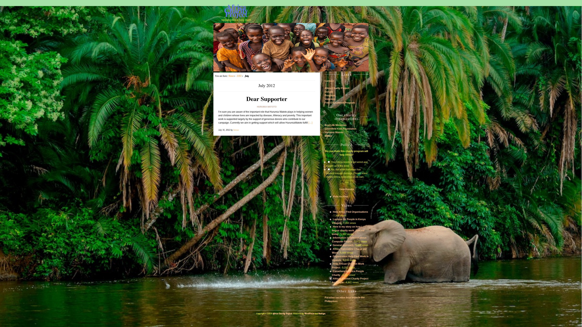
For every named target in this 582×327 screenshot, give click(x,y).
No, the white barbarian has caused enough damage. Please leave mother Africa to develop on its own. (347, 173)
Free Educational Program (340, 102)
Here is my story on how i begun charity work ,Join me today (348, 230)
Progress (330, 95)
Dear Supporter (266, 98)
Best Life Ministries (335, 125)
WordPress (309, 313)
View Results (346, 189)
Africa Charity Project (236, 10)
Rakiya (321, 313)
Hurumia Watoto (267, 107)
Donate (329, 92)
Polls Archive (340, 196)
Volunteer (330, 99)
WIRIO (328, 136)
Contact (329, 81)
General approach (343, 245)
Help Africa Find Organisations (350, 212)
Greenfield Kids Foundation (340, 128)
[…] (310, 122)
